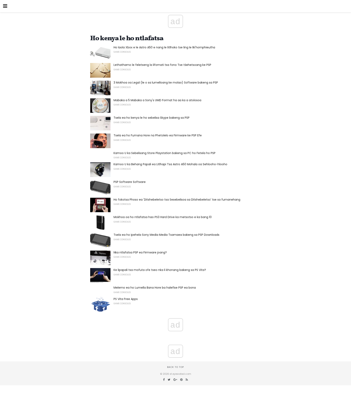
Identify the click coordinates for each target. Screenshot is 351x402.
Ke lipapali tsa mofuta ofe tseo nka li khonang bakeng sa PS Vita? (160, 270)
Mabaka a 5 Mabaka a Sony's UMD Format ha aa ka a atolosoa (157, 100)
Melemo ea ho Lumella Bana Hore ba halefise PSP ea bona (155, 288)
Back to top (175, 367)
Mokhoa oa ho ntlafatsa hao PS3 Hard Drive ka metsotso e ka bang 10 (163, 217)
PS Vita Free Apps (126, 299)
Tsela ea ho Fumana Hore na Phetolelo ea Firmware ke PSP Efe (158, 135)
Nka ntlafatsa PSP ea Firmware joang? (140, 252)
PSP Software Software (130, 182)
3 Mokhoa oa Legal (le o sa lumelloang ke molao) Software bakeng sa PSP (166, 82)
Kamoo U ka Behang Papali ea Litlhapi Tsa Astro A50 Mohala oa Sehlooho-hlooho (170, 164)
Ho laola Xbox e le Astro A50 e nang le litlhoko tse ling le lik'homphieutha (164, 47)
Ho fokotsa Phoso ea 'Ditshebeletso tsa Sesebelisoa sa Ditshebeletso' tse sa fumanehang (177, 200)
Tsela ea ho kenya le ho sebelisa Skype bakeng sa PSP (152, 118)
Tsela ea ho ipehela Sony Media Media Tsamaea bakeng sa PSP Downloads (166, 235)
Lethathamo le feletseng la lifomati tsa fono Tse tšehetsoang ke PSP (162, 65)
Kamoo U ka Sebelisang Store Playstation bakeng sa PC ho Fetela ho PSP (165, 153)
